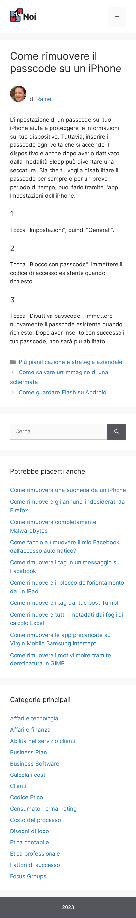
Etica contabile (29, 842)
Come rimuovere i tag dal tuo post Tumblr (65, 603)
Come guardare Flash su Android (63, 392)
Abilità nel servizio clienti (42, 741)
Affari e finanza (30, 729)
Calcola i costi (28, 775)
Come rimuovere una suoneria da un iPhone (68, 490)
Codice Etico (26, 797)
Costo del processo (35, 820)
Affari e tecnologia (34, 718)
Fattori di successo (35, 865)
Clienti (18, 786)
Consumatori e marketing (43, 808)
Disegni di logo (29, 831)
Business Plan (28, 752)
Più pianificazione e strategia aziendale (70, 362)
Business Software (34, 763)
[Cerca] (116, 432)
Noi (29, 17)
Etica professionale (35, 853)
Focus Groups (28, 876)
